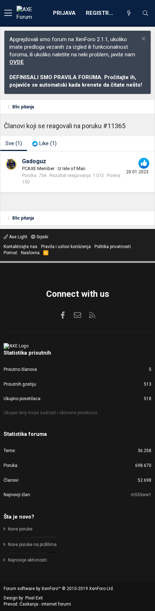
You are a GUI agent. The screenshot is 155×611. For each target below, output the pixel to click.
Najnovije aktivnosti (27, 560)
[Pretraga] (145, 13)
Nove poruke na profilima (32, 544)
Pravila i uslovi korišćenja (66, 246)
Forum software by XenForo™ (59, 588)
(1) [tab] (13, 143)
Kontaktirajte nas (20, 246)
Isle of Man (73, 168)
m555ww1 (141, 494)
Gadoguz (34, 161)
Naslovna (30, 252)
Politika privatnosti (112, 246)
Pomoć (10, 252)
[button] (8, 13)
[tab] (44, 143)
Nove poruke (20, 529)
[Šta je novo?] (128, 13)
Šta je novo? (19, 517)
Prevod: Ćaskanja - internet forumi (37, 604)
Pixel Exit (34, 598)
